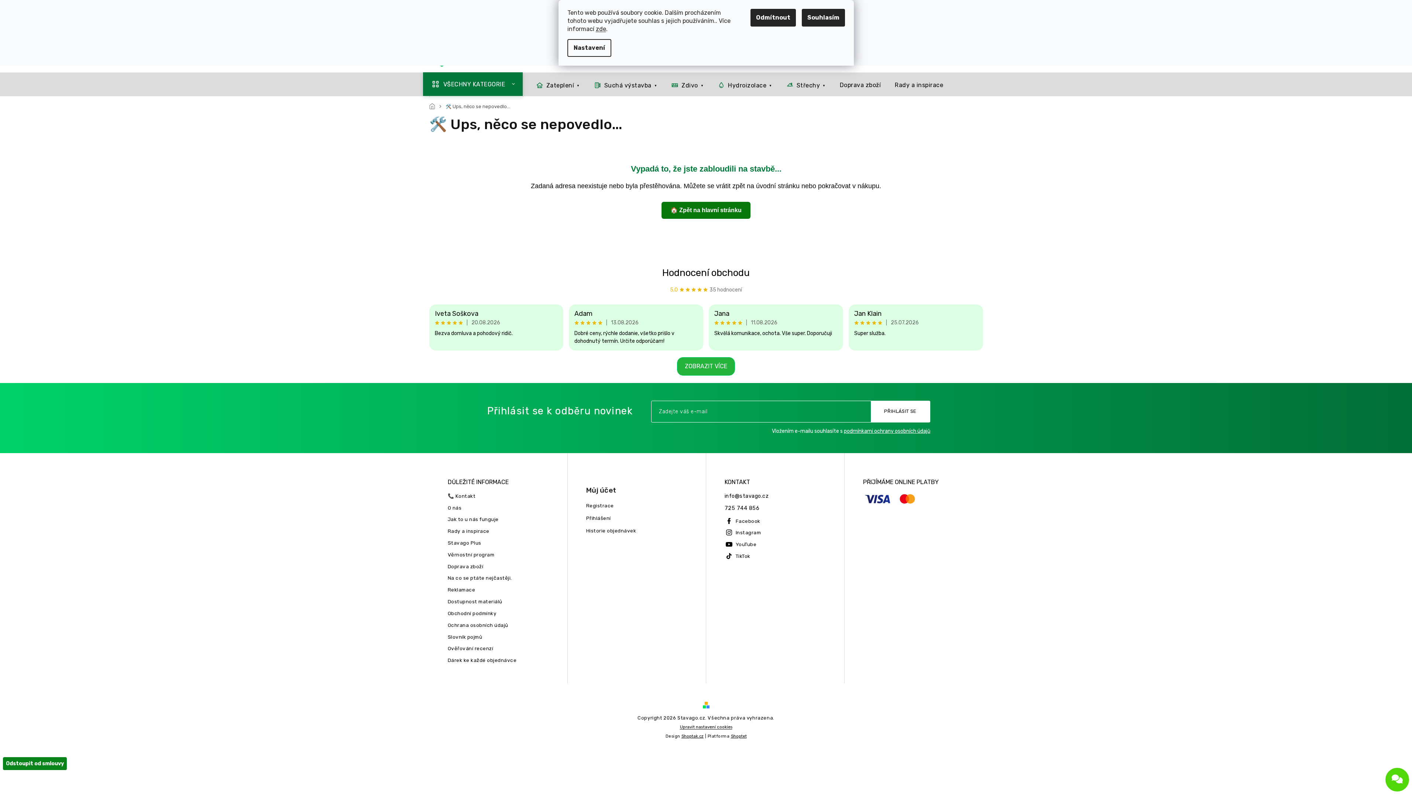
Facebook (748, 521)
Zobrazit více (706, 366)
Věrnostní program (471, 555)
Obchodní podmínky (472, 613)
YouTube (746, 544)
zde (601, 28)
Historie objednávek (611, 531)
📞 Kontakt (462, 496)
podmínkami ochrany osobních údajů (887, 431)
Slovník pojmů (465, 637)
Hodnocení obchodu (706, 273)
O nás (455, 508)
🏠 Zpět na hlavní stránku (706, 210)
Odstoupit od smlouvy (35, 763)
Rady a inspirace (468, 531)
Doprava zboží (466, 566)
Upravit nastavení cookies (706, 726)
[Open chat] (1397, 779)
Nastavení (589, 47)
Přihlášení (598, 518)
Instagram (748, 532)
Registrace (600, 505)
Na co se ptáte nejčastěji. (480, 578)
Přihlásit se (900, 411)
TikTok (743, 556)
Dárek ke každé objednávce (482, 660)
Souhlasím (823, 17)
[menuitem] (473, 84)
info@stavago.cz (747, 496)
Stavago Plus (464, 543)
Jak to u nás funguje (473, 519)
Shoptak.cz (692, 736)
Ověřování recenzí (471, 648)
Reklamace (461, 590)
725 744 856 (742, 508)
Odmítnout (773, 17)
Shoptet (739, 736)
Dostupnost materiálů (475, 601)
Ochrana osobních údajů (478, 625)
